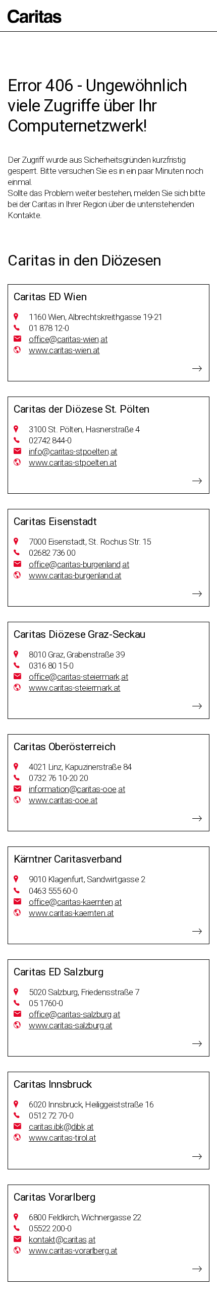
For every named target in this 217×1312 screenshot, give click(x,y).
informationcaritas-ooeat (77, 789)
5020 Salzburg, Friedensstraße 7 (84, 992)
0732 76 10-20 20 (58, 778)
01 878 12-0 (49, 328)
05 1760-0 (46, 1003)
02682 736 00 (52, 553)
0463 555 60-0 (53, 891)
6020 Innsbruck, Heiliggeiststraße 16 (91, 1104)
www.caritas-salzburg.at (71, 1025)
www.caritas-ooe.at (63, 800)
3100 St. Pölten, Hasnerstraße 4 (84, 429)
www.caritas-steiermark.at (75, 688)
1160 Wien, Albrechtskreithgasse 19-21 (95, 317)
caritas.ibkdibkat (61, 1127)
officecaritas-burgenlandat (79, 564)
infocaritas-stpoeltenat (73, 451)
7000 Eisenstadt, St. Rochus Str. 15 (90, 542)
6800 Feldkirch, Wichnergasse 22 (85, 1217)
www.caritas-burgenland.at (75, 575)
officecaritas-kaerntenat (75, 902)
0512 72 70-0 (51, 1115)
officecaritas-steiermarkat (78, 677)
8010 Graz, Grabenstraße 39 (76, 654)
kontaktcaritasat (62, 1239)
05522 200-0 (50, 1228)
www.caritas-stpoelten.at (73, 462)
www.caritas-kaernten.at (71, 913)
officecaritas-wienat (68, 339)
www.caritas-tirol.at (62, 1138)
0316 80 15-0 (51, 666)
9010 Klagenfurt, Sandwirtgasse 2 (87, 879)
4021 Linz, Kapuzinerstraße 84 (80, 767)
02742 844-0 (50, 440)
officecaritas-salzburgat (74, 1014)
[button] (35, 16)
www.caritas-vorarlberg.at (73, 1250)
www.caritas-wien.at (64, 350)
